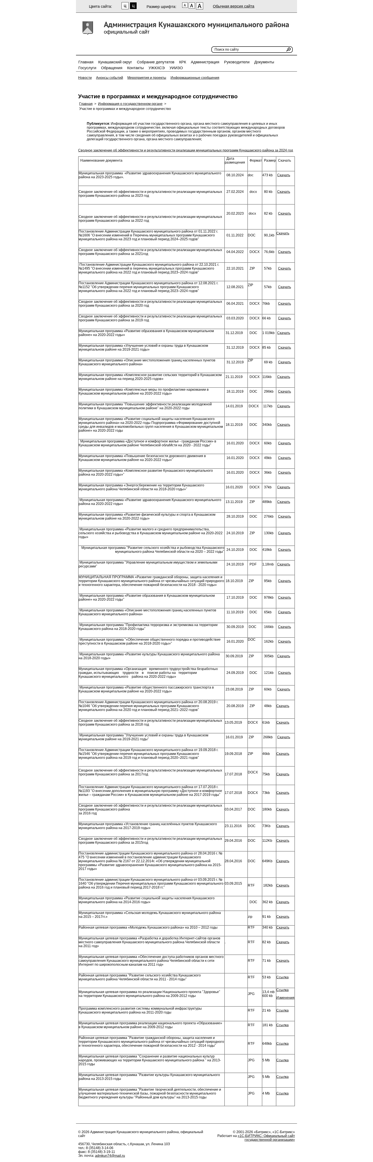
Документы (264, 62)
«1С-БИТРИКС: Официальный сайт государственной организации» (266, 1138)
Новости (85, 78)
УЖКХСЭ (157, 68)
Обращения (111, 68)
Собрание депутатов (155, 62)
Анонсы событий (109, 78)
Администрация (205, 62)
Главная (85, 62)
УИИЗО (176, 68)
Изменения (285, 998)
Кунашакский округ (115, 62)
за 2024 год (283, 150)
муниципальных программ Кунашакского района (235, 150)
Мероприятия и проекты (146, 78)
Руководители (237, 62)
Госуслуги (87, 68)
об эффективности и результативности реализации (154, 150)
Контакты (135, 68)
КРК (182, 62)
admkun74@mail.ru (110, 1155)
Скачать (283, 175)
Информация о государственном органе (130, 104)
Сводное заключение (95, 150)
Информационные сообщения (195, 78)
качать (285, 502)
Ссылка (282, 977)
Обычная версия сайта (233, 6)
